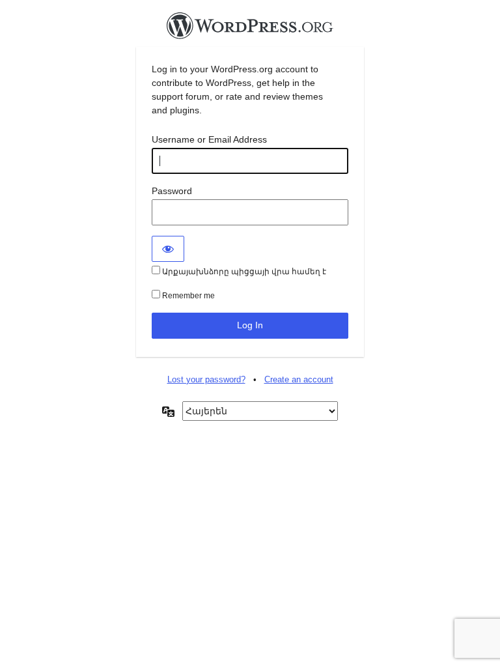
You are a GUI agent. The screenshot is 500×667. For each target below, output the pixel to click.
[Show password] (168, 249)
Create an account (298, 379)
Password (172, 191)
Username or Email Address (209, 139)
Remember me (187, 295)
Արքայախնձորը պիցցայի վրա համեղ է (243, 271)
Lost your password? (206, 379)
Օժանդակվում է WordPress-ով (250, 29)
